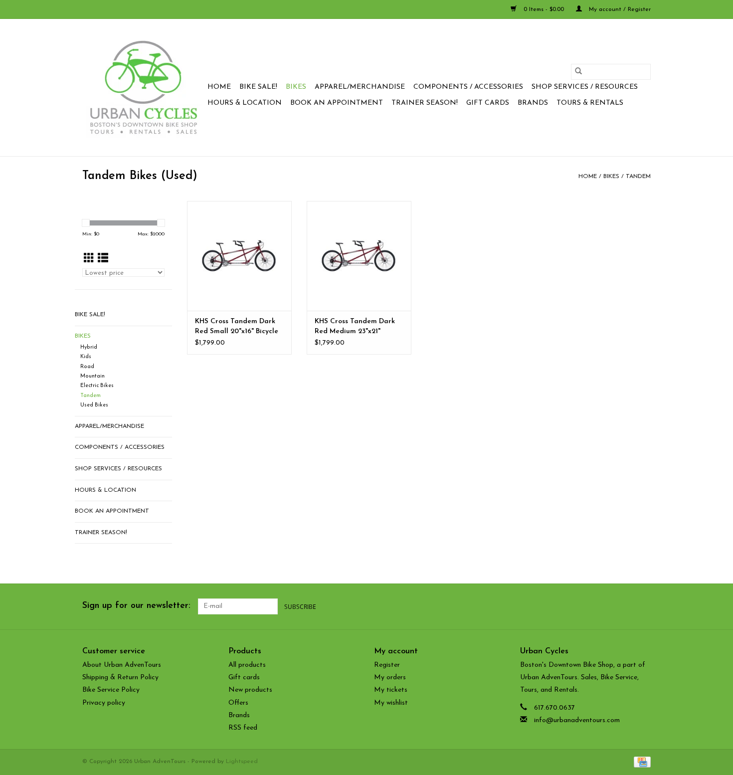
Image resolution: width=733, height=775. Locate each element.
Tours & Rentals (589, 103)
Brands (533, 103)
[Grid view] (89, 259)
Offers (238, 703)
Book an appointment (336, 103)
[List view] (103, 259)
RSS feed (242, 728)
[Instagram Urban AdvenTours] (643, 606)
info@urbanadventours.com (577, 720)
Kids (85, 357)
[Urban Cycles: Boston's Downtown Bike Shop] (143, 87)
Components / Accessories (468, 87)
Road (87, 367)
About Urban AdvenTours (121, 665)
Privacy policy (103, 703)
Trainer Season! (424, 103)
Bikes (296, 87)
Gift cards (487, 103)
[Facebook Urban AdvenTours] (589, 606)
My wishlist (391, 703)
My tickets (390, 690)
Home (219, 87)
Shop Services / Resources (585, 87)
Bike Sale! (258, 87)
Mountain (92, 376)
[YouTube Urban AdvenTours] (625, 606)
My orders (390, 677)
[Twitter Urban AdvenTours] (607, 606)
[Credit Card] (640, 762)
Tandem (638, 177)
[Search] (578, 72)
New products (250, 690)
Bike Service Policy (111, 690)
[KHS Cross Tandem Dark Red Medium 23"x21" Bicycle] (359, 256)
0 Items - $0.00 (544, 9)
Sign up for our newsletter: (136, 605)
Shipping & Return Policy (120, 677)
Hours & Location (244, 103)
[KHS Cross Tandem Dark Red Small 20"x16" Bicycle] (239, 256)
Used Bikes (94, 405)
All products (247, 665)
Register (387, 665)
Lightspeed (242, 762)
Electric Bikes (97, 385)
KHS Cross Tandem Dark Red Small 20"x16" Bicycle (236, 326)
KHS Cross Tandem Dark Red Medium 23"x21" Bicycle (355, 327)
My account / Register (619, 9)
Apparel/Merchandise (360, 87)
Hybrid (88, 347)
